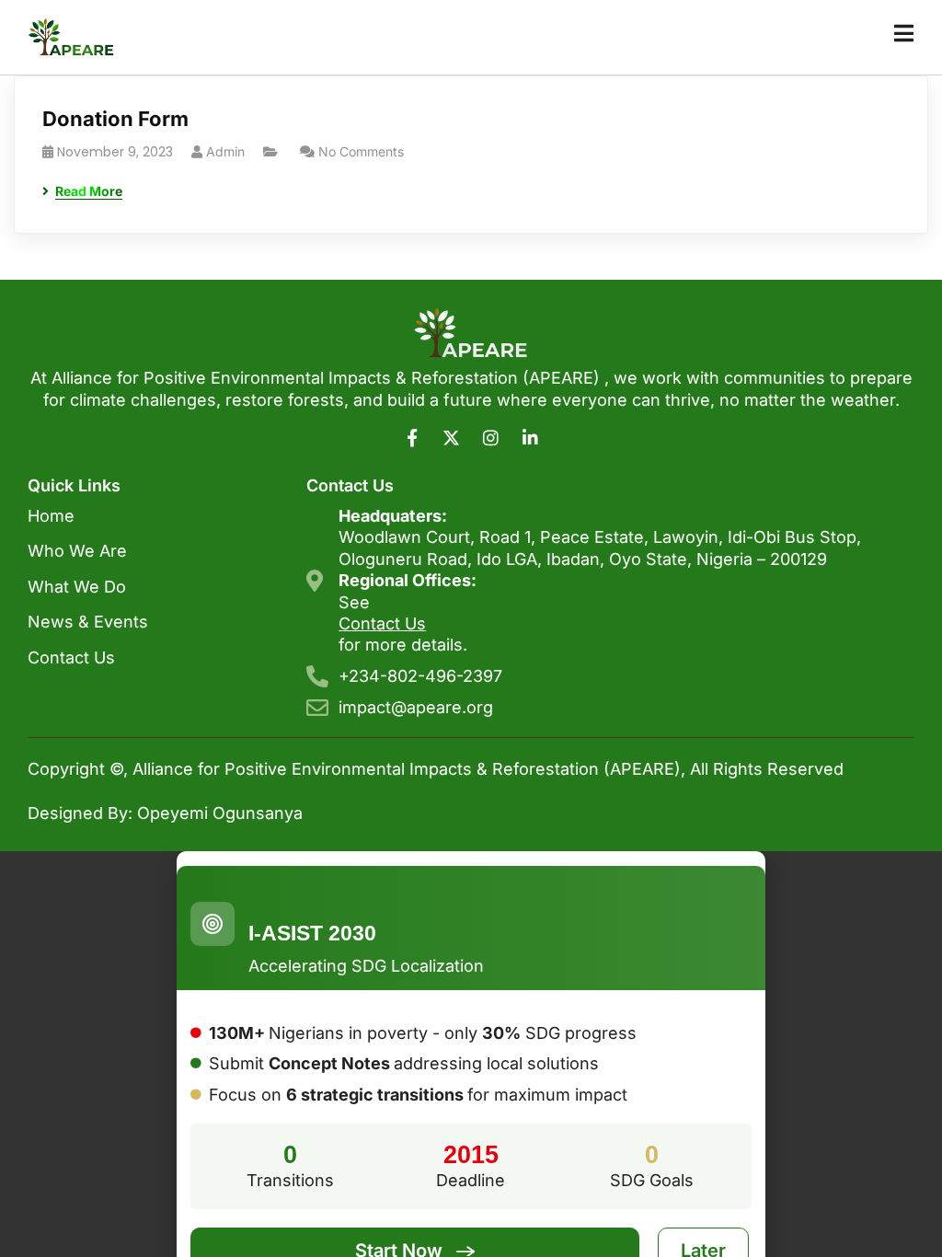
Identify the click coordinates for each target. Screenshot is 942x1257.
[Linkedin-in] (530, 437)
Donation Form (115, 119)
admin (225, 151)
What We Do (77, 586)
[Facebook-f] (412, 437)
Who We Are (77, 550)
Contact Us (71, 657)
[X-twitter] (451, 437)
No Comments (361, 151)
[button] (471, 858)
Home (51, 515)
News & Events (88, 621)
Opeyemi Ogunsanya (220, 813)
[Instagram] (491, 437)
